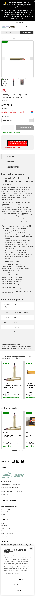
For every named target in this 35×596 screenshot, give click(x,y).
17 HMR (16, 322)
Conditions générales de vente (9, 506)
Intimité (3, 504)
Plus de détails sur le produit (12, 147)
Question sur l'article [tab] (13, 167)
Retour (3, 38)
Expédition (14, 110)
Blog (2, 523)
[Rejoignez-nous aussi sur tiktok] (22, 461)
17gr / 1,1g (16, 327)
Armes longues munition (14, 38)
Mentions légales (5, 509)
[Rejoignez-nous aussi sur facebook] (13, 461)
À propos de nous (5, 528)
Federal (5, 383)
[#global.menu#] (31, 27)
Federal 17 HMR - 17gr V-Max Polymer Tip (12, 436)
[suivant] (31, 58)
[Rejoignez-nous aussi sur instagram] (17, 461)
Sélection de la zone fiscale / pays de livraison (15, 112)
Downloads (4, 525)
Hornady (29, 383)
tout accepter (18, 579)
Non (15, 317)
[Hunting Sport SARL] (8, 26)
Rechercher (26, 32)
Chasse (16, 332)
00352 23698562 (7, 482)
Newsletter (4, 536)
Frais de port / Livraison (7, 533)
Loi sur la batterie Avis (7, 512)
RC (27, 433)
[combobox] (17, 120)
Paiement (3, 531)
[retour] (3, 58)
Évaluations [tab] (10, 162)
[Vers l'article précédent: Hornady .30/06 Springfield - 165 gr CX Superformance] (28, 38)
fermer (17, 590)
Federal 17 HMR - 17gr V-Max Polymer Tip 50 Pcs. (12, 386)
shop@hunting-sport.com (11, 487)
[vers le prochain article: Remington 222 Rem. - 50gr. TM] (32, 38)
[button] (12, 372)
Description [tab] (10, 157)
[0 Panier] (27, 27)
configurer (17, 585)
